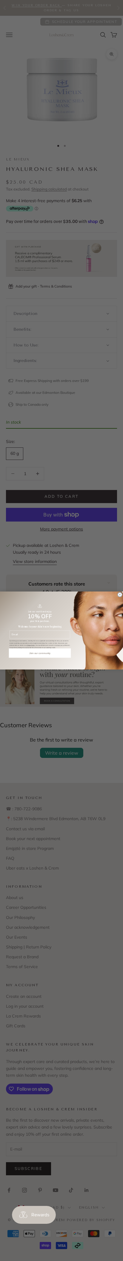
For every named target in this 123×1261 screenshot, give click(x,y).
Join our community (40, 653)
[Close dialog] (120, 594)
